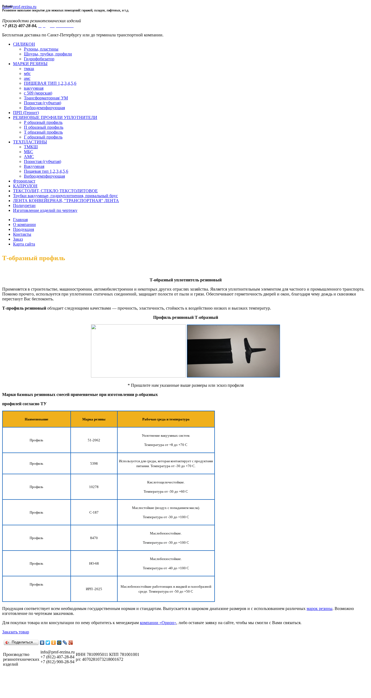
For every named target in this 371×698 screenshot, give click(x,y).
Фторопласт (24, 181)
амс (27, 78)
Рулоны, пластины (41, 49)
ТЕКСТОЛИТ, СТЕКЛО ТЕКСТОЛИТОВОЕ (55, 190)
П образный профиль (43, 127)
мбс (27, 73)
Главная (20, 219)
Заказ (18, 239)
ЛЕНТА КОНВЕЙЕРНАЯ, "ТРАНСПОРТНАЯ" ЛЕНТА (66, 200)
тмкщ (29, 68)
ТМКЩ (31, 146)
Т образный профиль (43, 132)
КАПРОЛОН (25, 186)
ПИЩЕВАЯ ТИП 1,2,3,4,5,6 (50, 83)
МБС (28, 151)
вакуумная (33, 88)
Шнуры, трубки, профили (48, 54)
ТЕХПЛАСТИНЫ (30, 142)
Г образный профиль (43, 137)
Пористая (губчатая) (42, 102)
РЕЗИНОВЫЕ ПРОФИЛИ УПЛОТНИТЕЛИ (55, 117)
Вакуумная (34, 166)
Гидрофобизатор (39, 58)
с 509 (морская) (38, 93)
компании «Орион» (158, 622)
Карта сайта (24, 244)
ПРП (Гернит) (26, 112)
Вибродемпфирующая (44, 107)
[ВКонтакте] (42, 642)
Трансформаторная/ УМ (46, 98)
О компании (24, 224)
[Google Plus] (71, 642)
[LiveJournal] (65, 642)
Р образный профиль (43, 122)
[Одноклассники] (53, 642)
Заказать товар (15, 632)
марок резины (319, 608)
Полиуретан (24, 205)
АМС (29, 156)
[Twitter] (48, 642)
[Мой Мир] (59, 642)
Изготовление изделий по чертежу (45, 210)
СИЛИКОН (24, 44)
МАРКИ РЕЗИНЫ (30, 63)
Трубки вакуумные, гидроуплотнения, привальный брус (65, 195)
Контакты (22, 234)
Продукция (23, 229)
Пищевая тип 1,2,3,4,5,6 (46, 171)
